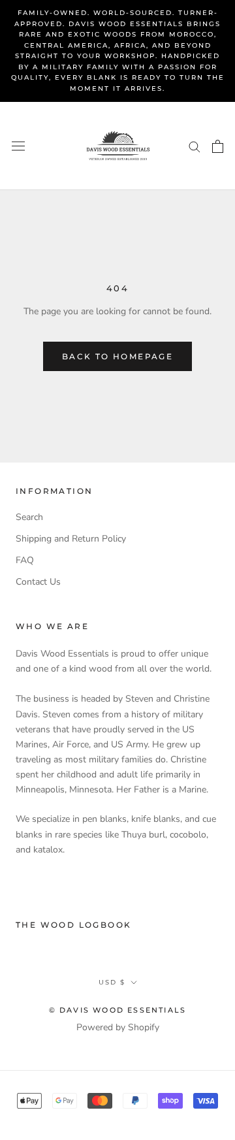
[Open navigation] (18, 146)
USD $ (112, 982)
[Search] (194, 146)
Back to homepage (117, 356)
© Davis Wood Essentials (118, 1010)
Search (29, 517)
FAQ (25, 560)
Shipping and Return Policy (71, 538)
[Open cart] (217, 146)
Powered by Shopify (117, 1027)
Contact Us (38, 582)
